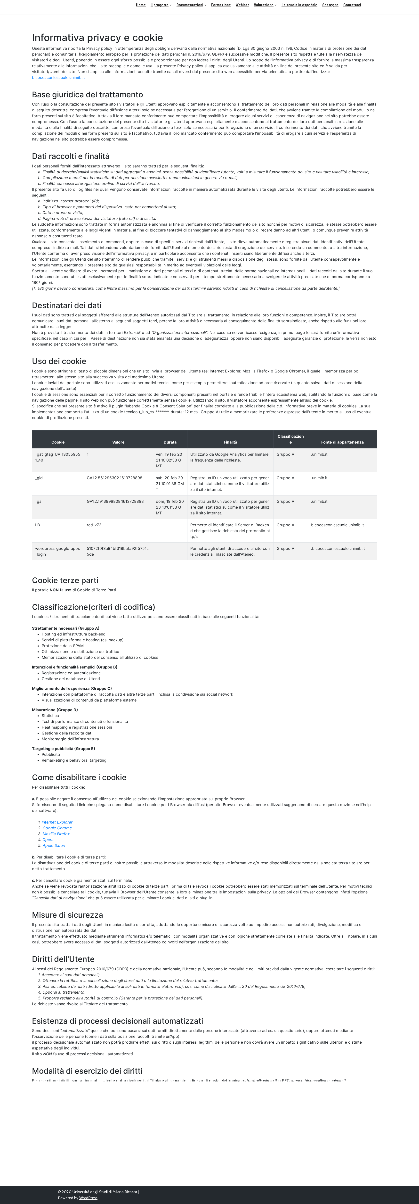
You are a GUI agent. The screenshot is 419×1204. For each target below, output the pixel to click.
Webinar (242, 5)
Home (141, 5)
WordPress (88, 1198)
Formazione (221, 5)
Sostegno (330, 5)
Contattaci (352, 5)
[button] (171, 5)
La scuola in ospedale (299, 5)
